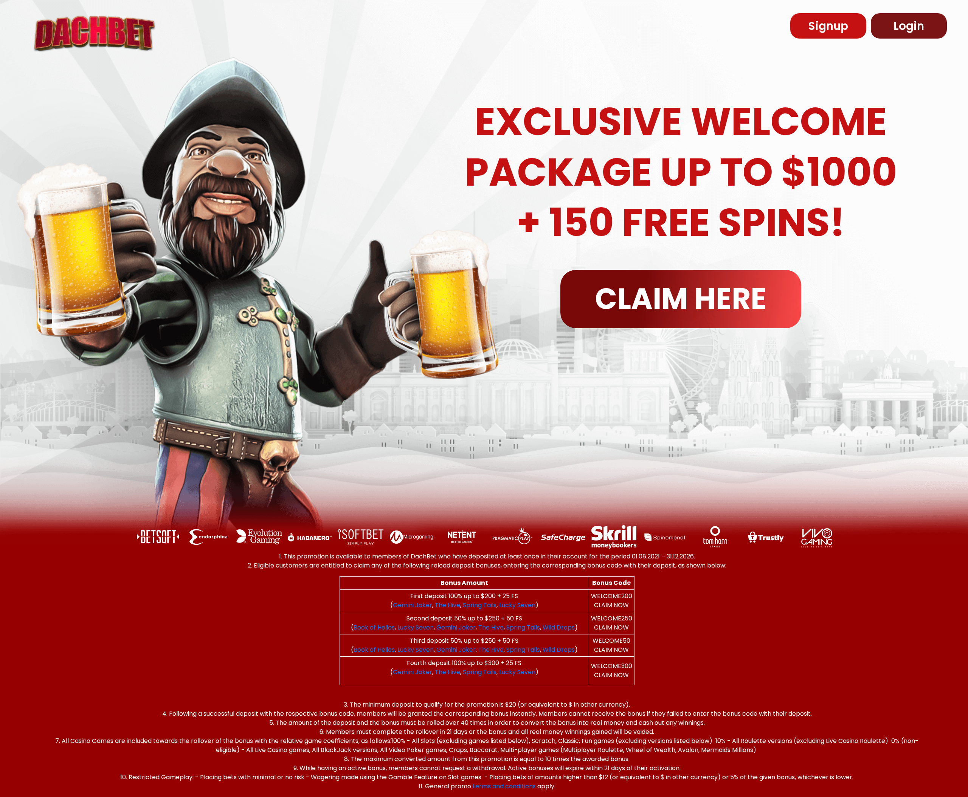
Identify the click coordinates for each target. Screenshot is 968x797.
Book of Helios (374, 627)
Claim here (680, 298)
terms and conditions (504, 786)
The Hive (447, 605)
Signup (828, 26)
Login (909, 26)
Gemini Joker (412, 605)
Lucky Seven (517, 605)
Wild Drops (559, 627)
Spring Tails (479, 605)
